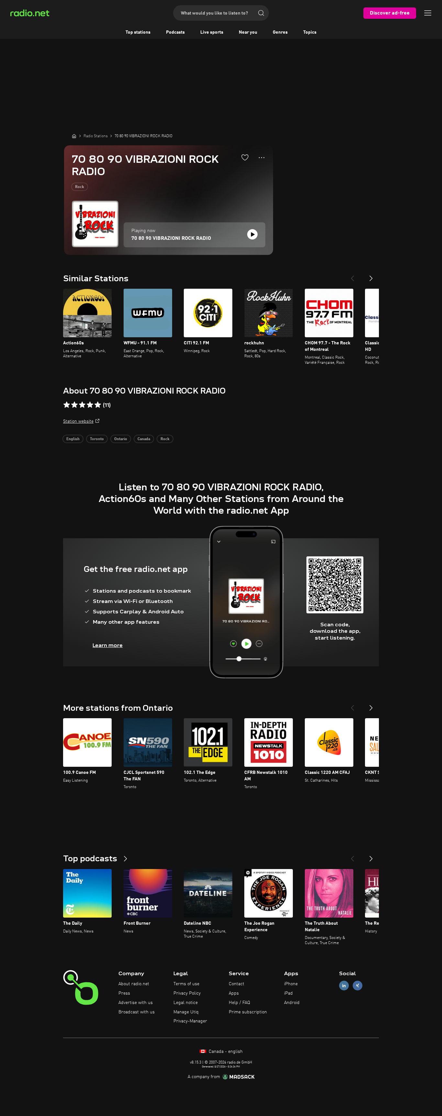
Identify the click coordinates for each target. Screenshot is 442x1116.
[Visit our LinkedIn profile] (344, 985)
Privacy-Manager (190, 1021)
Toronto (97, 439)
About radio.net (133, 984)
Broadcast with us (136, 1012)
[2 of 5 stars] (74, 405)
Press (124, 993)
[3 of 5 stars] (82, 405)
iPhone (291, 984)
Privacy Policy (187, 993)
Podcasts (175, 32)
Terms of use (186, 984)
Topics (309, 32)
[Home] (74, 136)
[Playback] (252, 234)
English (73, 439)
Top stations (138, 32)
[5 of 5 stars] (98, 405)
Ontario (120, 439)
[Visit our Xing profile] (357, 985)
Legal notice (185, 1002)
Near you (248, 32)
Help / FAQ (239, 1002)
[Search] (261, 13)
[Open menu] (428, 13)
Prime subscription (248, 1012)
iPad (288, 993)
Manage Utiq (186, 1012)
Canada (144, 439)
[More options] (261, 158)
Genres (280, 32)
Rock (79, 187)
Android (292, 1002)
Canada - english (225, 1051)
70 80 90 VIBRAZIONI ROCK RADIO (171, 238)
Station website (78, 421)
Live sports (211, 32)
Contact (236, 984)
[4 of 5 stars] (90, 405)
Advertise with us (135, 1002)
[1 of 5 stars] (67, 405)
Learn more (108, 645)
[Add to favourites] (245, 157)
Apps (234, 993)
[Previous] (352, 276)
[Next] (371, 276)
